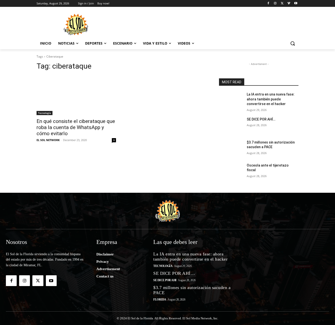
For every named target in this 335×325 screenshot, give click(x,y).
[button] (292, 43)
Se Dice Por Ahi (165, 280)
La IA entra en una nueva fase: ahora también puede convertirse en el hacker (271, 99)
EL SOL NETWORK (48, 140)
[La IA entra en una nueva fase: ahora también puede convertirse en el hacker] (231, 100)
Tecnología (44, 113)
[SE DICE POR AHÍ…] (231, 125)
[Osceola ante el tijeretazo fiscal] (231, 171)
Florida (159, 299)
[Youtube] (295, 3)
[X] (282, 3)
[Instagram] (275, 3)
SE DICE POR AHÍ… (261, 119)
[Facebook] (268, 3)
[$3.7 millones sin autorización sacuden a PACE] (231, 148)
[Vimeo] (289, 3)
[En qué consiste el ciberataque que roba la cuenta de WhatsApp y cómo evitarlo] (76, 95)
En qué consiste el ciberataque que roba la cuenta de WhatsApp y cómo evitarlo (76, 127)
